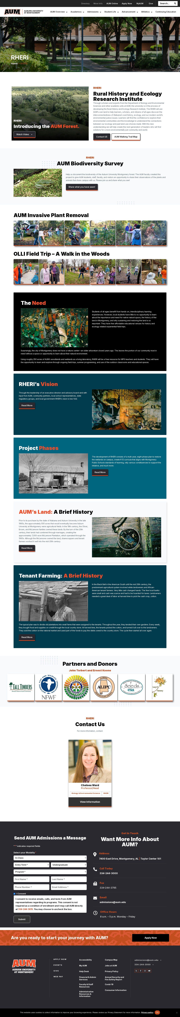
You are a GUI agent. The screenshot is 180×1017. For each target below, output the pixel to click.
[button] (24, 134)
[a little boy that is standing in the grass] (128, 232)
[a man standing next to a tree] (102, 232)
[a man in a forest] (154, 232)
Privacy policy (147, 1012)
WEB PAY (58, 977)
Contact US (101, 136)
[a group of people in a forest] (51, 232)
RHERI (105, 793)
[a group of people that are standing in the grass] (77, 271)
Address (104, 853)
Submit (21, 919)
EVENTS (57, 965)
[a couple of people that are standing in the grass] (51, 271)
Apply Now (151, 937)
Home (14, 63)
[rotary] (76, 687)
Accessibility (85, 960)
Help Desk (84, 971)
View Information (90, 801)
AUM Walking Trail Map (125, 136)
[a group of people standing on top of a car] (26, 232)
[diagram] (159, 687)
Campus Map (111, 960)
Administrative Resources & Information (86, 993)
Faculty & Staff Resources (86, 985)
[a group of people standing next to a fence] (26, 271)
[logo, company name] (20, 687)
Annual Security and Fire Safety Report (114, 978)
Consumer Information (116, 990)
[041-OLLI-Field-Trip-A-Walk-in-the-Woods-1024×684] (154, 271)
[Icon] (94, 854)
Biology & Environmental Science (86, 793)
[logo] (48, 687)
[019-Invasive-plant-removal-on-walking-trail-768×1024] (77, 232)
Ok (157, 1012)
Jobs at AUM (111, 965)
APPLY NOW (60, 959)
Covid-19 (109, 984)
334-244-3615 (25, 909)
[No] (176, 1012)
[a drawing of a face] (103, 687)
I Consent (21, 893)
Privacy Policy (111, 971)
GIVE (56, 971)
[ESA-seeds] (131, 687)
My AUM (83, 965)
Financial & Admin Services (87, 978)
